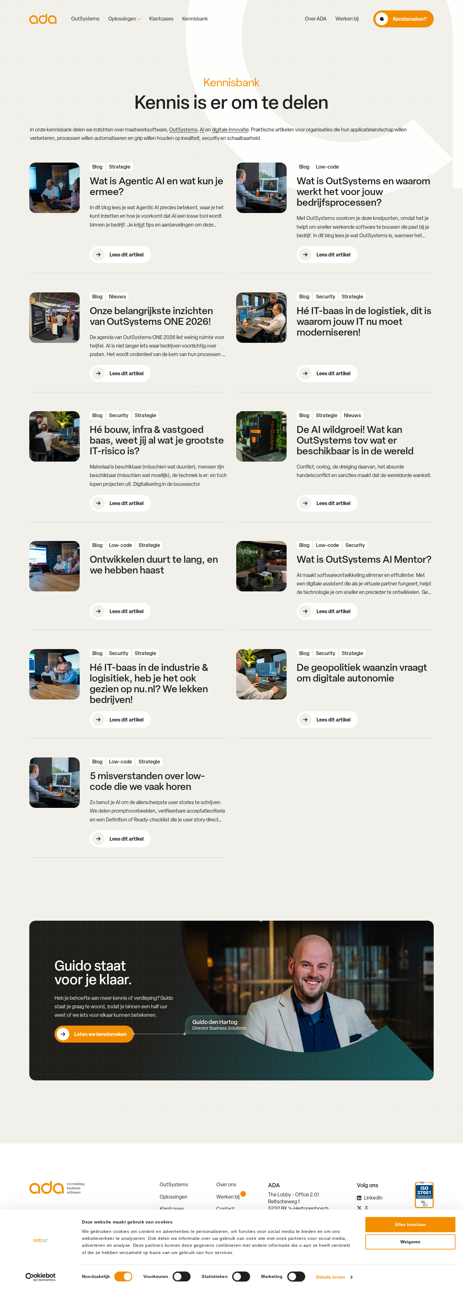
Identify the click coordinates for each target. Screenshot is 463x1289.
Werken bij (347, 18)
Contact (225, 1209)
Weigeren (410, 1241)
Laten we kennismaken (100, 1034)
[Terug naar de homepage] (43, 19)
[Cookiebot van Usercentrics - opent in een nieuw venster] (40, 1277)
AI (202, 129)
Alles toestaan (410, 1224)
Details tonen (330, 1277)
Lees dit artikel (127, 254)
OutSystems (85, 18)
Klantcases (161, 18)
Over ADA (316, 18)
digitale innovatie (230, 129)
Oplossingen (122, 18)
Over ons (226, 1184)
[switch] (182, 1276)
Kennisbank (195, 18)
